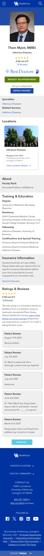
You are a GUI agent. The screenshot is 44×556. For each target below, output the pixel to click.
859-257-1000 (21, 500)
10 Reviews (22, 65)
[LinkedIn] (28, 519)
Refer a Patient (22, 91)
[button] (4, 3)
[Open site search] (40, 3)
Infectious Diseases (11, 104)
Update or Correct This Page (22, 545)
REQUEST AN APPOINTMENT (22, 80)
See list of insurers (11, 281)
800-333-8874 (17, 503)
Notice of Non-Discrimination (25, 541)
